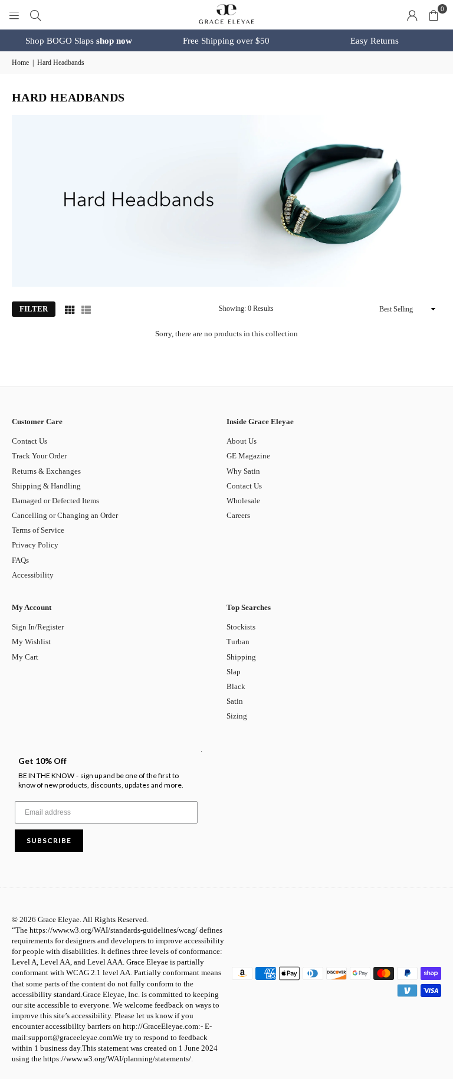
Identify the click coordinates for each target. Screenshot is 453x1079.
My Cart (25, 656)
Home (20, 62)
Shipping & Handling (46, 485)
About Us (241, 441)
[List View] (86, 309)
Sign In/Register (38, 626)
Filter (33, 308)
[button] (433, 14)
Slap (233, 671)
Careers (238, 515)
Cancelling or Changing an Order (65, 515)
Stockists (240, 626)
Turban (238, 641)
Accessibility (33, 574)
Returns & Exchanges (46, 471)
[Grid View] (69, 309)
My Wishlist (31, 641)
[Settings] (412, 14)
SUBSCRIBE (49, 840)
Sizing (236, 715)
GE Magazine (248, 455)
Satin (234, 701)
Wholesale (243, 500)
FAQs (20, 560)
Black (235, 686)
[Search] (35, 14)
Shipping (241, 656)
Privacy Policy (35, 544)
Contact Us (29, 441)
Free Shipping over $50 (226, 40)
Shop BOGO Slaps (78, 40)
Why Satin (243, 471)
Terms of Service (38, 530)
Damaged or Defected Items (55, 500)
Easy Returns (374, 40)
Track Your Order (39, 455)
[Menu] (14, 14)
